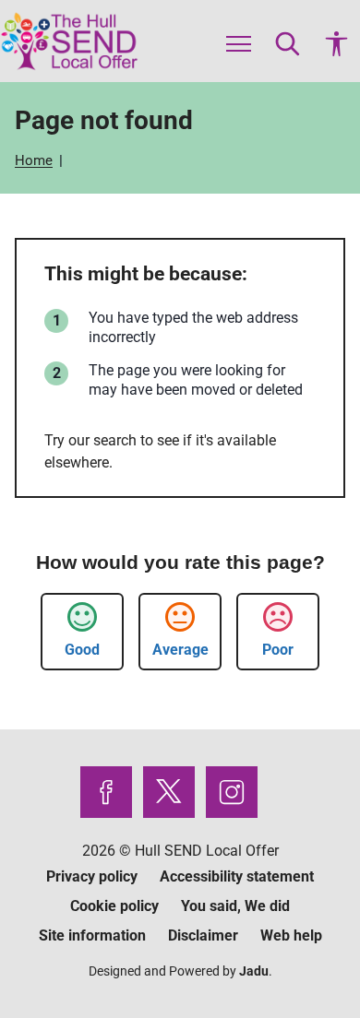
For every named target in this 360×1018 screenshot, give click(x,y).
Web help (291, 935)
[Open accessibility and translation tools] (336, 41)
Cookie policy (114, 906)
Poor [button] (278, 649)
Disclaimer (203, 935)
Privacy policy (92, 876)
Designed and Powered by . (180, 971)
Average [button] (180, 649)
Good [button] (82, 649)
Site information (92, 935)
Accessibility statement (237, 876)
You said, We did (235, 906)
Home (35, 160)
